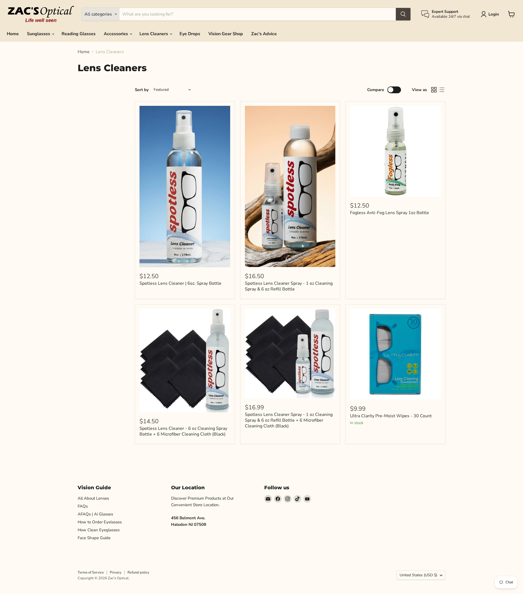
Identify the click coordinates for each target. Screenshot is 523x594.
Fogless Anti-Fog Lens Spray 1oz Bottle (389, 213)
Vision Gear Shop (225, 34)
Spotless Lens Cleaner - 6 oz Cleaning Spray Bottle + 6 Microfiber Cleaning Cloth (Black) (183, 431)
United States (418, 575)
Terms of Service (91, 572)
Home (13, 34)
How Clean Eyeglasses (99, 530)
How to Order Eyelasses (100, 522)
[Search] (403, 14)
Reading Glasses (79, 34)
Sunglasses (39, 34)
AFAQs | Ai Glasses (95, 514)
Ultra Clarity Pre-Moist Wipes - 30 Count (391, 416)
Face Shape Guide (94, 538)
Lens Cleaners (154, 34)
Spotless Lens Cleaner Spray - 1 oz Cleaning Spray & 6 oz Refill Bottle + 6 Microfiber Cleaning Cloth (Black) (289, 420)
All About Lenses (93, 498)
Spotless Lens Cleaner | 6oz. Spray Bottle (180, 283)
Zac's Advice (264, 34)
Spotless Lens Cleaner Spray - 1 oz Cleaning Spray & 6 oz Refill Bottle (289, 286)
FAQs (83, 506)
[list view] (441, 90)
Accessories (116, 34)
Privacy (115, 572)
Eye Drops (190, 34)
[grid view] (434, 90)
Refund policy (138, 572)
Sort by (142, 90)
